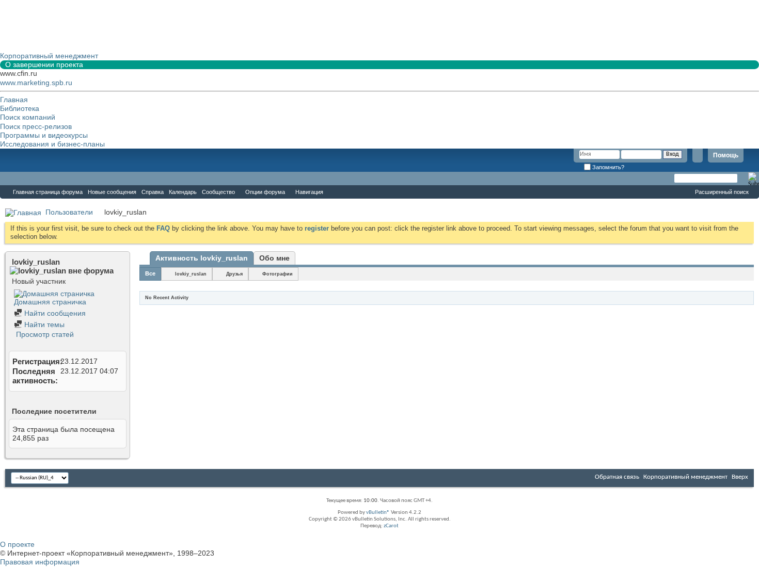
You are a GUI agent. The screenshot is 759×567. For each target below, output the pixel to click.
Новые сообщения (112, 192)
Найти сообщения (54, 313)
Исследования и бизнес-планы (52, 144)
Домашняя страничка (50, 301)
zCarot (391, 526)
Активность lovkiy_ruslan (201, 258)
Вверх (740, 477)
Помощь (725, 155)
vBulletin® (378, 512)
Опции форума (265, 192)
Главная (14, 99)
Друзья (234, 274)
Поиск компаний (27, 117)
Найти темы (43, 324)
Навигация (309, 192)
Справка (152, 192)
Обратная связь (617, 477)
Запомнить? (607, 167)
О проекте (17, 544)
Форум (20, 178)
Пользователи (69, 212)
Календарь (183, 192)
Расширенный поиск (722, 192)
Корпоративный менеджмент (685, 477)
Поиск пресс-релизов (36, 126)
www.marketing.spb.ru (36, 82)
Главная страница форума (48, 192)
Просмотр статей (44, 334)
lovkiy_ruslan (191, 274)
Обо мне (274, 258)
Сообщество (218, 192)
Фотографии (277, 274)
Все (150, 273)
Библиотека (19, 108)
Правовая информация (40, 562)
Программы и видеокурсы (44, 135)
